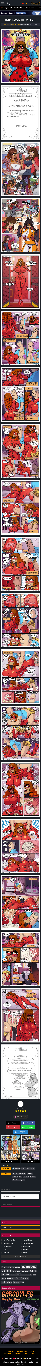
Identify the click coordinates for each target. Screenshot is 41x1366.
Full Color (26, 1176)
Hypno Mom (10, 1161)
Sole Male (7, 1282)
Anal (3, 1267)
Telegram (17, 1168)
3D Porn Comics (28, 1243)
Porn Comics (16, 24)
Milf (34, 1275)
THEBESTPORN (8, 1358)
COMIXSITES (18, 1358)
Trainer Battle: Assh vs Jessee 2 (31, 1161)
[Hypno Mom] (10, 1159)
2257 (33, 1354)
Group (18, 1275)
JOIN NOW (20, 13)
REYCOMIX (28, 1358)
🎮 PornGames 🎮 (20, 1256)
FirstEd (23, 1168)
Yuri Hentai (26, 1246)
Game (12, 1275)
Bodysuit (15, 1176)
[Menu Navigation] (2, 3)
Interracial (29, 1274)
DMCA (26, 1354)
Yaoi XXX (6, 1249)
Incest (25, 1253)
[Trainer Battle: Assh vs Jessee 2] (30, 1159)
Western (16, 1282)
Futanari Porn (8, 1246)
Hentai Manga (27, 1240)
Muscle (4, 1278)
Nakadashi (10, 1278)
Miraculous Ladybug (18, 1180)
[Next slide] (38, 1148)
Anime (9, 1267)
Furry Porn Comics (9, 1240)
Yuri (23, 1282)
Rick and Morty (19, 8)
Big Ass (15, 1173)
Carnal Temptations (20, 1343)
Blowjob (16, 1271)
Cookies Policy (22, 1351)
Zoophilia (26, 1249)
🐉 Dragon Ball (6, 8)
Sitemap (17, 1354)
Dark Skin (33, 1271)
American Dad (31, 8)
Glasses (32, 1176)
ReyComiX (7, 24)
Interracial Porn (8, 1243)
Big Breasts (22, 1173)
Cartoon (25, 1271)
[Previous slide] (2, 1148)
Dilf (20, 1176)
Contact (11, 1351)
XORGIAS (36, 1358)
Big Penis (29, 1173)
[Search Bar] (8, 3)
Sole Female (22, 1278)
